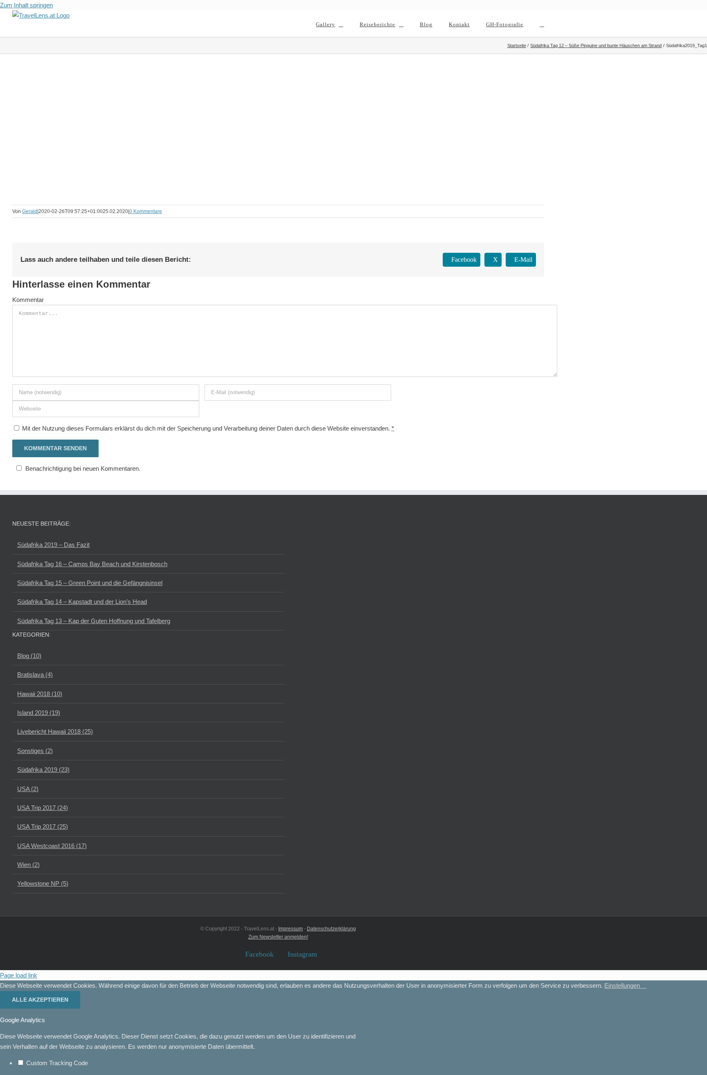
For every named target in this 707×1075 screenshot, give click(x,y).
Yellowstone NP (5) (42, 883)
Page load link (18, 975)
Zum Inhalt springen (26, 5)
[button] (542, 23)
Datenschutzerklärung (331, 929)
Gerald (29, 211)
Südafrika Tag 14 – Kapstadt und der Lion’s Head (82, 601)
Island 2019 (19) (38, 712)
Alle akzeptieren (40, 999)
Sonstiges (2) (35, 750)
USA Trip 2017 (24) (42, 807)
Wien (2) (28, 864)
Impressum (290, 929)
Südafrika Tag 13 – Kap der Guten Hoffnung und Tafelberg (93, 620)
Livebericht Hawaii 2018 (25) (55, 731)
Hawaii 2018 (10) (39, 693)
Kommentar (28, 299)
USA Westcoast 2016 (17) (52, 845)
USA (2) (27, 788)
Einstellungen (623, 985)
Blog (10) (29, 655)
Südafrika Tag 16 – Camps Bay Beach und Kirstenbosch (92, 563)
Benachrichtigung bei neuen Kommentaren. (82, 468)
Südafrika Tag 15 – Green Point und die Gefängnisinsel (89, 582)
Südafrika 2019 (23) (43, 769)
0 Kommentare (145, 211)
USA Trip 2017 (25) (42, 826)
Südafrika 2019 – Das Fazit (53, 544)
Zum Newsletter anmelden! (278, 937)
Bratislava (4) (35, 674)
